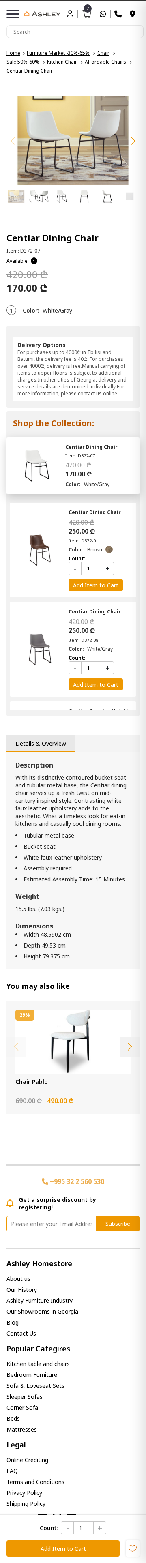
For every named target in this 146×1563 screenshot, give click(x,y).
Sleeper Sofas (24, 1396)
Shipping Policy (25, 1503)
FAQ (12, 1471)
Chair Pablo (31, 1081)
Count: (49, 1528)
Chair (103, 52)
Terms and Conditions (35, 1482)
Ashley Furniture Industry (39, 1300)
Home (13, 52)
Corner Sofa (22, 1407)
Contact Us (21, 1333)
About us (18, 1278)
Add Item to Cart (63, 1548)
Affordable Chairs (105, 61)
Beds (13, 1418)
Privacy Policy (24, 1493)
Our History (21, 1289)
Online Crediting (27, 1460)
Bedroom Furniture (31, 1375)
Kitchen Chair (62, 61)
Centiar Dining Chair (91, 447)
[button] (133, 141)
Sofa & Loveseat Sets (35, 1385)
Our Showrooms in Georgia (42, 1311)
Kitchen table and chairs (38, 1364)
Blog (12, 1322)
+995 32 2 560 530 (76, 1181)
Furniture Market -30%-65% (58, 52)
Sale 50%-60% (22, 61)
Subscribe (117, 1223)
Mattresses (21, 1429)
